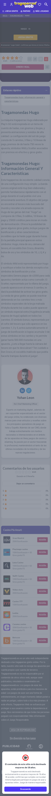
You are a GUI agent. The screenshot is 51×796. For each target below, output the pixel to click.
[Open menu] (5, 4)
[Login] (11, 4)
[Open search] (46, 4)
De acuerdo (25, 789)
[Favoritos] (39, 4)
